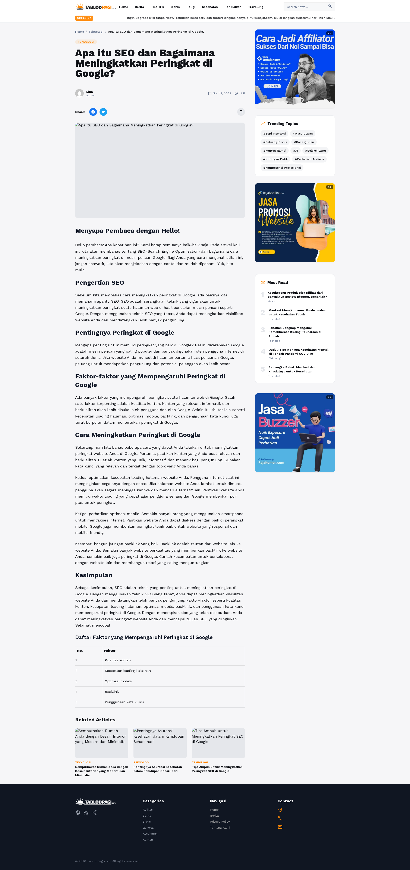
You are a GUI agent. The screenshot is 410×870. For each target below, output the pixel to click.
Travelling (256, 7)
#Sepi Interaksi (274, 133)
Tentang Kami (220, 827)
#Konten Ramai (274, 150)
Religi (191, 7)
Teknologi (96, 31)
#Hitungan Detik (275, 159)
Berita (139, 7)
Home (123, 7)
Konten (148, 839)
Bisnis (175, 7)
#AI (295, 150)
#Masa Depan (303, 133)
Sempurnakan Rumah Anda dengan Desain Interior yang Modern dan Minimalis (101, 771)
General (148, 827)
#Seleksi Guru (315, 150)
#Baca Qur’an (304, 142)
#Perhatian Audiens (309, 159)
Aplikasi (148, 809)
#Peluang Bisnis (275, 142)
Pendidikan (233, 7)
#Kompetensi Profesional (282, 167)
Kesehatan (210, 7)
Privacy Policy (220, 821)
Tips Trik (157, 7)
